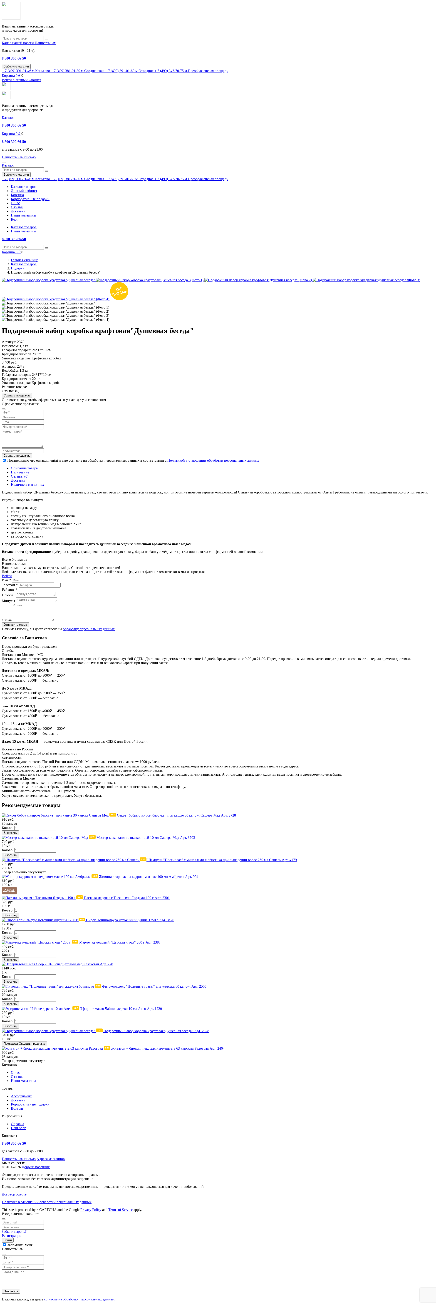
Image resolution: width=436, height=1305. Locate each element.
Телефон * (10, 585)
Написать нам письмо (19, 1159)
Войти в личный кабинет (21, 80)
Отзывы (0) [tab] (19, 476)
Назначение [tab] (20, 472)
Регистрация (11, 1236)
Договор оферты (14, 1194)
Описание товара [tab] (24, 468)
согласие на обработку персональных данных (79, 1299)
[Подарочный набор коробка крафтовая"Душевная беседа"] (49, 280)
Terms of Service (120, 1210)
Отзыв (7, 620)
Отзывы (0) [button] (10, 391)
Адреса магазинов (51, 1159)
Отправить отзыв (15, 624)
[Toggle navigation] (3, 162)
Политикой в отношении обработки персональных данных (213, 460)
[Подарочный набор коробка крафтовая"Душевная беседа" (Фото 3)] (366, 280)
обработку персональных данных (89, 629)
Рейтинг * (9, 589)
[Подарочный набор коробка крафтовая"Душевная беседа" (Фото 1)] (150, 280)
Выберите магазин (16, 66)
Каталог (8, 118)
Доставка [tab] (18, 480)
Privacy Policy (90, 1210)
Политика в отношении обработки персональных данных (47, 1202)
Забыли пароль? (14, 1231)
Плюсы (7, 595)
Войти (7, 576)
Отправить (11, 1291)
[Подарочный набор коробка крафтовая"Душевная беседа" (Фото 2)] (258, 280)
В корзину (10, 832)
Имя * (6, 580)
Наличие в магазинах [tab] (27, 484)
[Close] (3, 1219)
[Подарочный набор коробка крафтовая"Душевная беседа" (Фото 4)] (56, 299)
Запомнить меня (19, 1245)
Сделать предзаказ (17, 395)
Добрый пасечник (36, 1167)
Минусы (8, 601)
